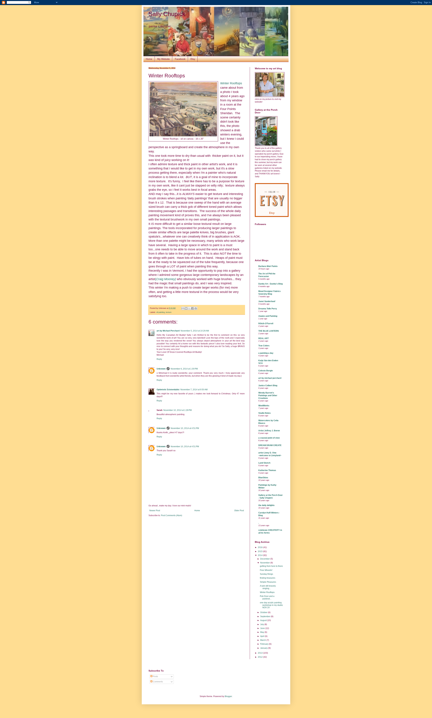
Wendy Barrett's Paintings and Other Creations (267, 395)
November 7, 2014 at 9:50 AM (194, 389)
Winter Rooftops (231, 83)
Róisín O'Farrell (265, 323)
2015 (260, 551)
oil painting (160, 312)
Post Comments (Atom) (171, 515)
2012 (260, 657)
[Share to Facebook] (192, 308)
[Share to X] (189, 308)
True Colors (263, 345)
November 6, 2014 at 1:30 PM (184, 369)
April (262, 636)
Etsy (193, 59)
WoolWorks (263, 405)
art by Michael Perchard (168, 331)
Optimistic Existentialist (168, 389)
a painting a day (265, 353)
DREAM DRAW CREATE (269, 445)
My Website (163, 59)
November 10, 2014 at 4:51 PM (185, 428)
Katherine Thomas (267, 470)
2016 (260, 547)
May (262, 632)
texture (168, 312)
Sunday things (266, 574)
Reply (159, 359)
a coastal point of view (269, 438)
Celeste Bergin (265, 370)
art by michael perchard (269, 378)
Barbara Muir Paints (268, 266)
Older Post (239, 510)
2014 (260, 555)
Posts (155, 676)
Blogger (228, 696)
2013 (260, 653)
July (262, 624)
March (263, 640)
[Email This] (183, 308)
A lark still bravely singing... (268, 587)
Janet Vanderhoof (266, 301)
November (265, 563)
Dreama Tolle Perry (267, 308)
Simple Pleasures (268, 582)
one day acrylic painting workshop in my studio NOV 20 (271, 605)
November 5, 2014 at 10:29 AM (195, 331)
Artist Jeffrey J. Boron (269, 430)
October (264, 612)
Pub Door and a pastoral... (267, 597)
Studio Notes (264, 413)
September (265, 616)
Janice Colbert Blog (267, 385)
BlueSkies (263, 477)
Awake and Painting (267, 316)
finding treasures (267, 578)
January (264, 648)
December (265, 559)
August (263, 620)
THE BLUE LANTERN (268, 331)
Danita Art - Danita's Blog (270, 284)
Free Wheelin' (266, 570)
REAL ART (263, 338)
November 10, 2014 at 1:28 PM (177, 410)
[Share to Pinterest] (195, 308)
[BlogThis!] (186, 308)
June (262, 628)
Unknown (161, 369)
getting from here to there (271, 566)
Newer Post (154, 510)
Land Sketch (264, 463)
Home (149, 59)
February (264, 644)
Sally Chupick (166, 13)
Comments (157, 681)
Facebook (180, 59)
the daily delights (266, 505)
